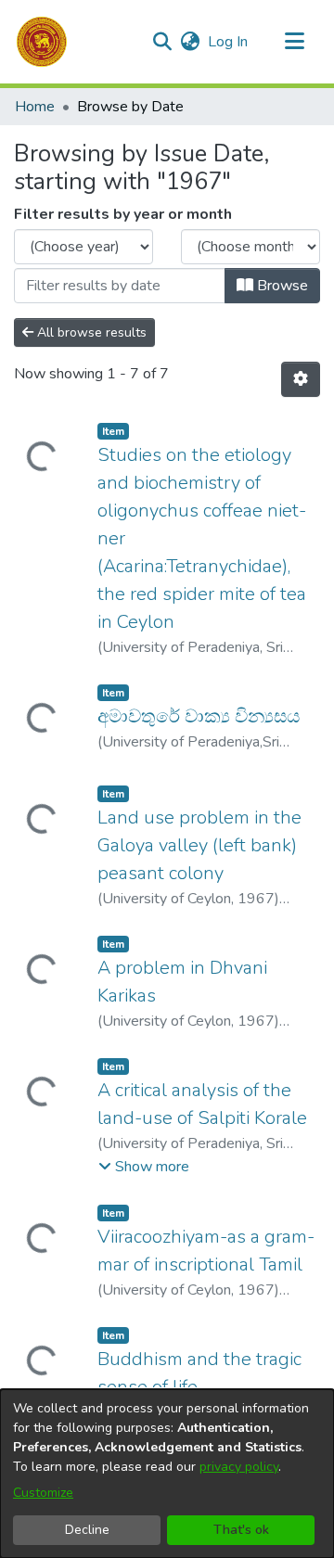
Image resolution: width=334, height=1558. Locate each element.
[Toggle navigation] (294, 41)
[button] (42, 42)
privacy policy (238, 1466)
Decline (87, 1530)
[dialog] (167, 1473)
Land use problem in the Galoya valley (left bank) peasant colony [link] (199, 845)
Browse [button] (280, 285)
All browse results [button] (90, 332)
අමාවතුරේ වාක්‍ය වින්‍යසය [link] (198, 716)
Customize (43, 1492)
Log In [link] (229, 42)
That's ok (241, 1530)
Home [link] (35, 106)
